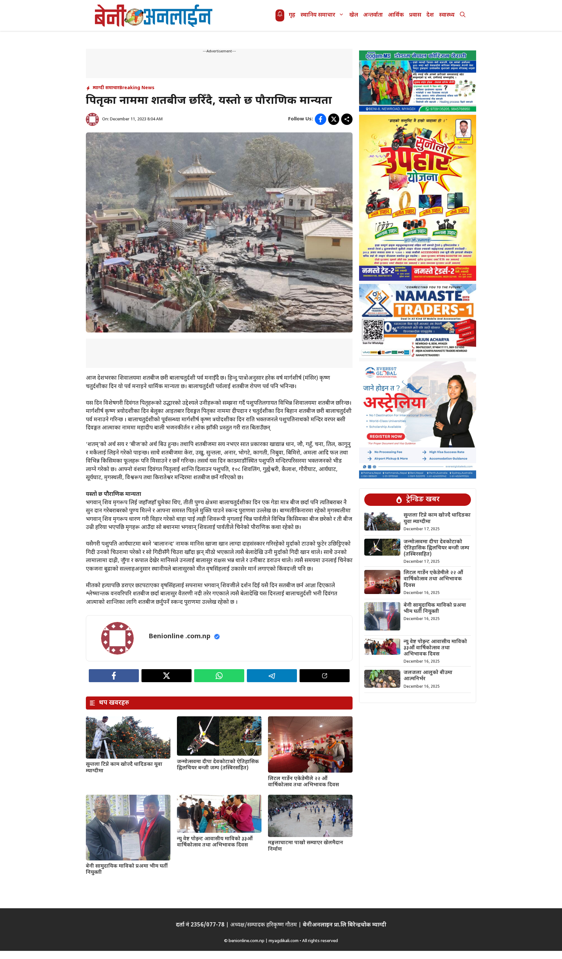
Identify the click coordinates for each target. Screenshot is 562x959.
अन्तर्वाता (373, 15)
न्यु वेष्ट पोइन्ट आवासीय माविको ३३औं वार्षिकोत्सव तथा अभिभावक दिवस (215, 842)
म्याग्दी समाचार (106, 88)
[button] (462, 15)
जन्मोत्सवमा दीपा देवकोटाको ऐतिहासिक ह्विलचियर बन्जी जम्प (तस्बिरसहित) (218, 765)
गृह (292, 15)
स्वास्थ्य (447, 15)
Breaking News (136, 88)
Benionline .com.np (179, 636)
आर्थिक (396, 15)
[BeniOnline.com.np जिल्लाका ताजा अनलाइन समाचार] (154, 15)
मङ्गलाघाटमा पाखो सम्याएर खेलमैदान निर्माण (305, 846)
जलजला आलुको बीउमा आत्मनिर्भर (428, 675)
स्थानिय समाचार (318, 15)
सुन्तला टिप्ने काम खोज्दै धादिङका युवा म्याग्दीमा (124, 767)
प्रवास (415, 15)
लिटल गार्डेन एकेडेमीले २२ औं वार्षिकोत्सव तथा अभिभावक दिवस (303, 782)
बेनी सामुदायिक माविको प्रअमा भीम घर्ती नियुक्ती (127, 869)
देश (430, 15)
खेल (353, 15)
